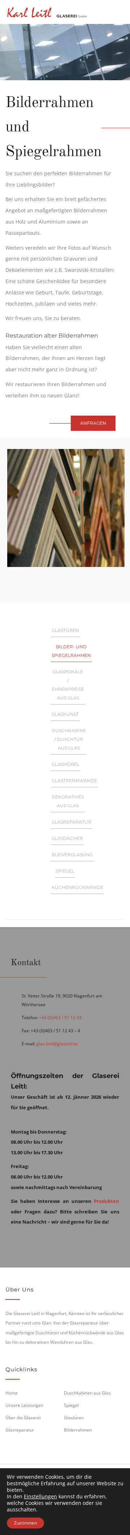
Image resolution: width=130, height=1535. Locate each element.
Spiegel (65, 871)
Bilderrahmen (78, 1430)
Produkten (106, 1201)
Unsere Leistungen (24, 1405)
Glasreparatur (71, 822)
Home (11, 1393)
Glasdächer (67, 838)
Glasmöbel (65, 764)
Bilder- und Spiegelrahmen (71, 651)
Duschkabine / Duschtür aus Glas (69, 739)
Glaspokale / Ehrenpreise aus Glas (68, 685)
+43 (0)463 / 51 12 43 (60, 1018)
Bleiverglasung (72, 854)
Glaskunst (65, 714)
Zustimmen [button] (25, 1523)
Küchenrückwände (77, 887)
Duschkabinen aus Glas (87, 1393)
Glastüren (65, 630)
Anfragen (93, 423)
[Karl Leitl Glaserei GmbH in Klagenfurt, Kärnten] (46, 11)
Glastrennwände (74, 780)
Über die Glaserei (23, 1417)
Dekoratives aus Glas (68, 801)
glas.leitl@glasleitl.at (57, 1044)
